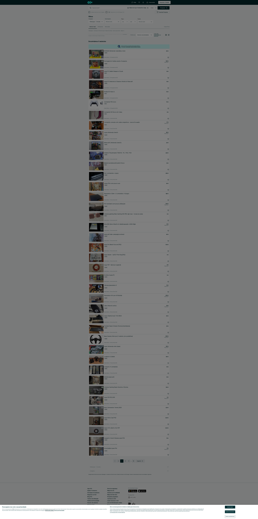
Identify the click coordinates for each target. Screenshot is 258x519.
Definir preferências (230, 516)
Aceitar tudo (230, 507)
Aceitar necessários (230, 511)
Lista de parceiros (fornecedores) (117, 512)
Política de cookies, (49, 510)
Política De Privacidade (59, 510)
